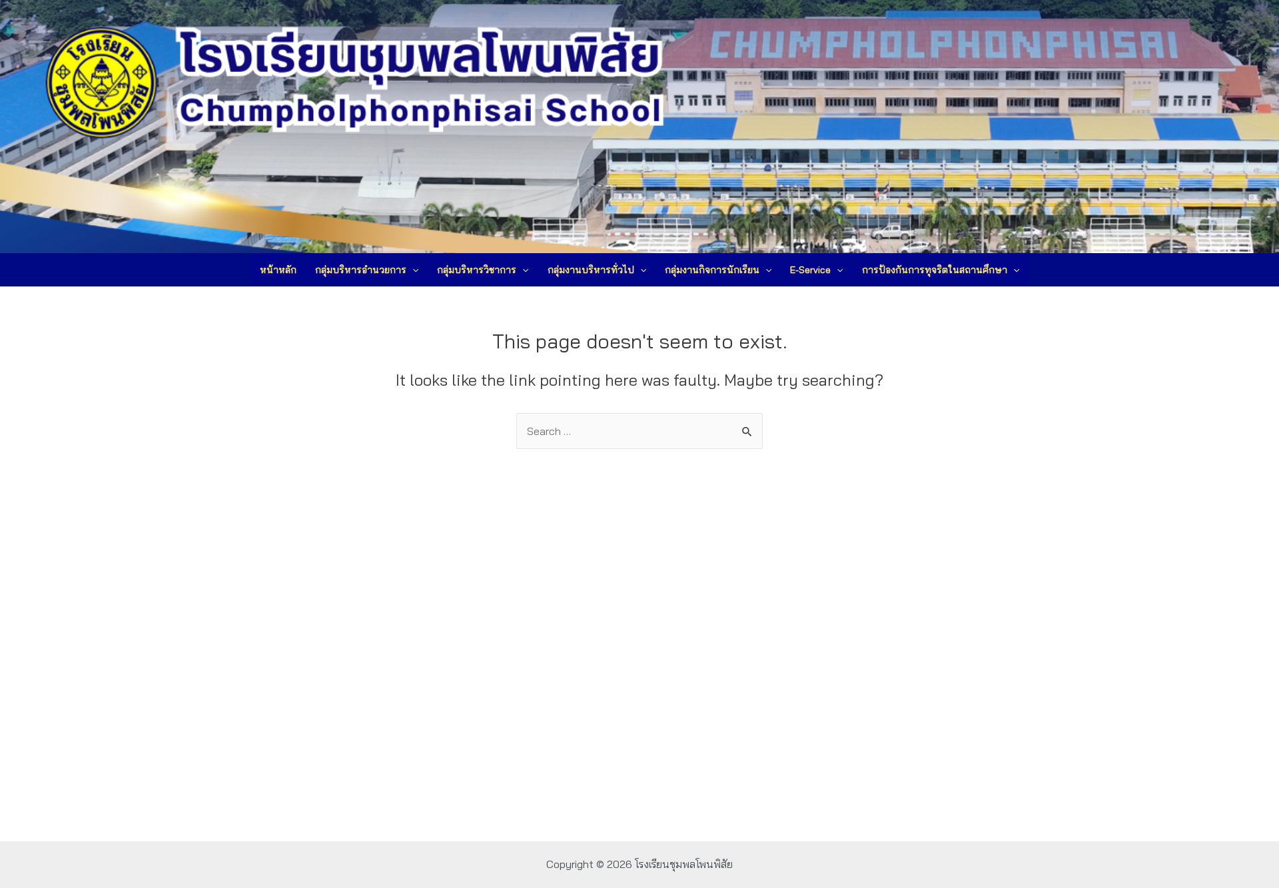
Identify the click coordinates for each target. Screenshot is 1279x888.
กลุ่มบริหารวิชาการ (476, 270)
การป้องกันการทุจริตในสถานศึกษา (934, 270)
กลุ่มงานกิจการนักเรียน (712, 270)
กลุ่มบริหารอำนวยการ (360, 270)
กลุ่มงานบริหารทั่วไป (591, 270)
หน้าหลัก (278, 270)
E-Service (810, 270)
